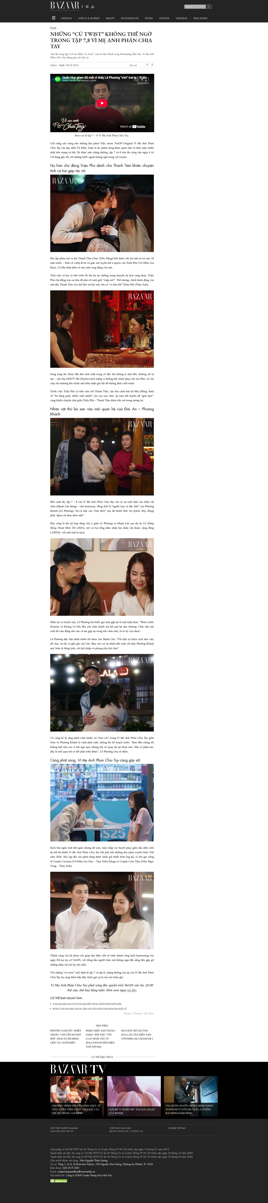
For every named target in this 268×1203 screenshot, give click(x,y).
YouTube (92, 7)
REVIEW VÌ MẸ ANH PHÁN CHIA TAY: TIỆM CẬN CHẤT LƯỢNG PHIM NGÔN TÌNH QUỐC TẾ (89, 1008)
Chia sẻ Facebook (152, 65)
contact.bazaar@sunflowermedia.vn (76, 1171)
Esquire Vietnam (176, 1128)
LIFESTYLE (164, 18)
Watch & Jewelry (89, 18)
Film (53, 28)
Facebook (82, 7)
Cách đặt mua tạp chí (61, 1131)
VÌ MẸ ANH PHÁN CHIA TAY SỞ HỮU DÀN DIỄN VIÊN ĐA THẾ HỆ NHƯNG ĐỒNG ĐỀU (87, 1003)
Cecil (61, 65)
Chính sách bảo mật (120, 1128)
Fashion (66, 18)
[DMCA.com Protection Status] (58, 1180)
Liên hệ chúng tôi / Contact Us (126, 1131)
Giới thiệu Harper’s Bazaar (64, 1128)
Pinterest (148, 65)
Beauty (110, 18)
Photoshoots (130, 18)
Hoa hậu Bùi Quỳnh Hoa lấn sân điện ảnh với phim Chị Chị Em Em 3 (137, 1034)
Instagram (87, 7)
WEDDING (181, 18)
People (149, 18)
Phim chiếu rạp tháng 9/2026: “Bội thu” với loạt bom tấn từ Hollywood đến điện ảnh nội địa (100, 1038)
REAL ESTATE (201, 18)
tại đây (132, 990)
